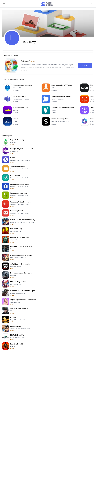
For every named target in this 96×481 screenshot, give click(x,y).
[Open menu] (4, 3)
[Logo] (47, 3)
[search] (91, 4)
